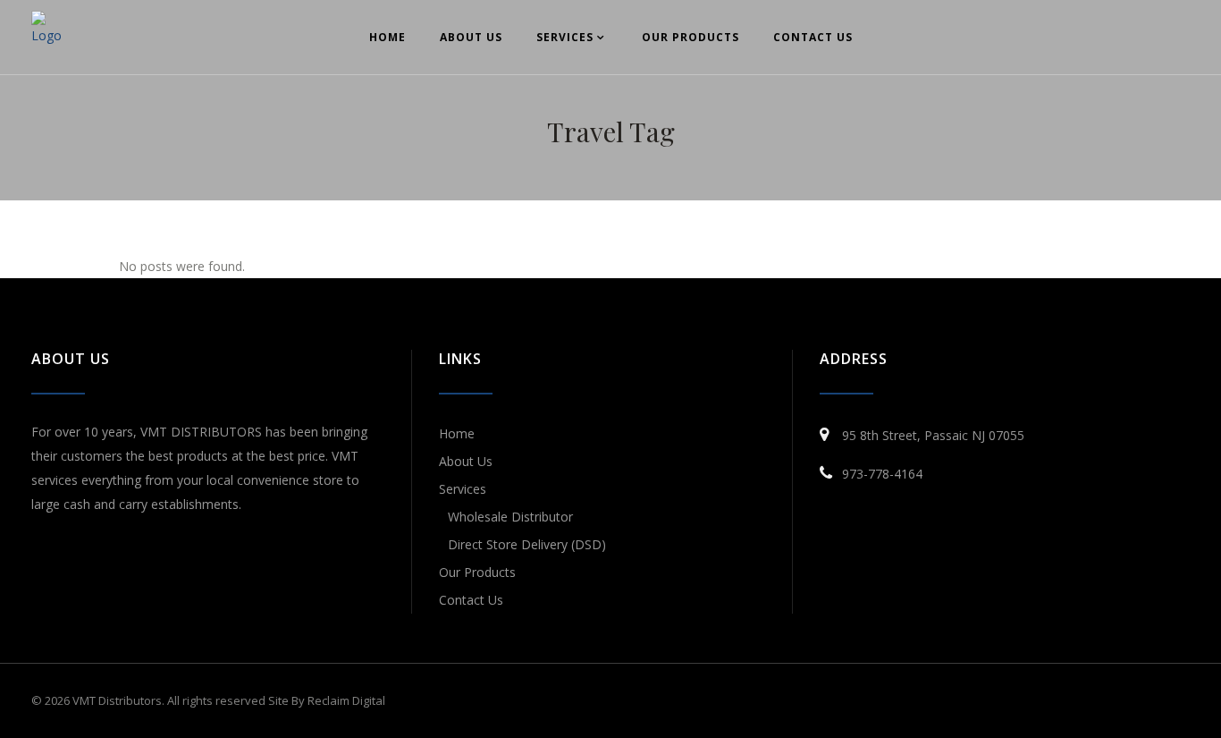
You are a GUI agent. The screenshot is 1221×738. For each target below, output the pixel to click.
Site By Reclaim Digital (326, 700)
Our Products (477, 572)
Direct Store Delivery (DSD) (527, 544)
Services (462, 488)
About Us (466, 461)
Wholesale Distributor (510, 516)
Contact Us (471, 599)
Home (457, 433)
